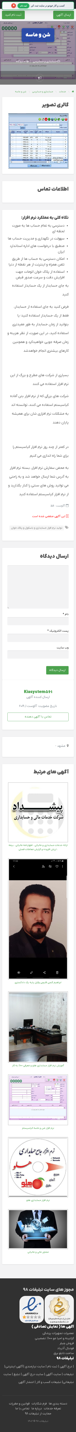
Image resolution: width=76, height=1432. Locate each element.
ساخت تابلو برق (64, 1353)
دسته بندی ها (58, 1404)
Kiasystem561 (38, 692)
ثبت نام (52, 1366)
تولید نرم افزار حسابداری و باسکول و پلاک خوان (36, 528)
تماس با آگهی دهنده (38, 717)
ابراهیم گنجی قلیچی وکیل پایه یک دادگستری (38, 982)
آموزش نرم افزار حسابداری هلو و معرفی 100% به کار (38, 1065)
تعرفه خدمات (52, 1408)
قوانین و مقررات (19, 1404)
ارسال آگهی (64, 15)
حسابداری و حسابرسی (45, 61)
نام (66, 614)
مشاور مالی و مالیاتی (38, 1252)
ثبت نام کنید (13, 15)
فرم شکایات (39, 1404)
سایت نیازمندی (35, 1366)
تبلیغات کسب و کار (48, 1382)
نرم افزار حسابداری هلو (38, 1200)
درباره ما (36, 1408)
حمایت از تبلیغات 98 (38, 1414)
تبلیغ (16, 1374)
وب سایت (63, 648)
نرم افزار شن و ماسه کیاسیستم (38, 1128)
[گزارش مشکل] (40, 78)
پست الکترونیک (58, 631)
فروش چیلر (67, 1343)
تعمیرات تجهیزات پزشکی (58, 1333)
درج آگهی (65, 1366)
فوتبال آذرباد (65, 1348)
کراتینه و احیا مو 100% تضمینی (54, 1338)
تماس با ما (22, 1408)
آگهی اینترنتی (14, 1366)
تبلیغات (68, 1374)
